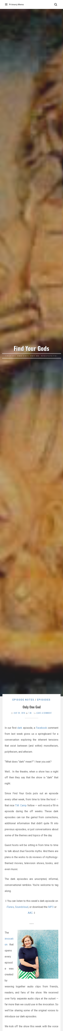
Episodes (44, 699)
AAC (30, 912)
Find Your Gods (31, 348)
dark (19, 727)
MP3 (51, 906)
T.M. (30, 713)
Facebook (41, 727)
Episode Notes (23, 699)
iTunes (10, 906)
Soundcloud (21, 906)
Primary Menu (16, 4)
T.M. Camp (21, 805)
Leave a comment (44, 713)
